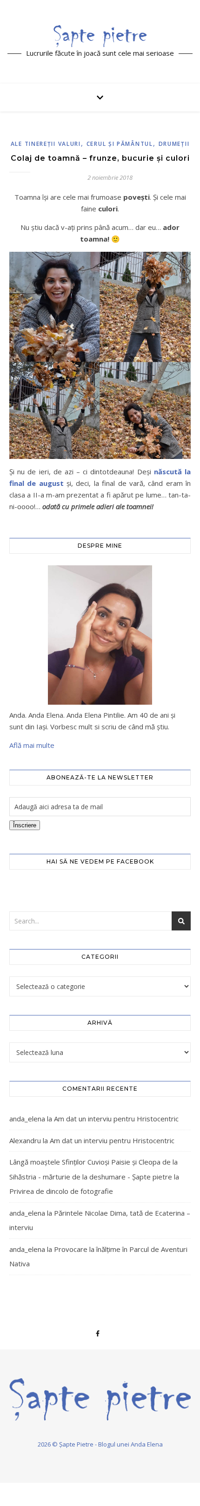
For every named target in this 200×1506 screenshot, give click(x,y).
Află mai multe (31, 745)
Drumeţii (174, 144)
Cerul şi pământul (120, 144)
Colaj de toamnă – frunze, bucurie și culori (100, 158)
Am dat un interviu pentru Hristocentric (116, 1118)
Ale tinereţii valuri (46, 144)
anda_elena (27, 1118)
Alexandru (25, 1140)
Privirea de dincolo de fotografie (61, 1191)
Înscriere (24, 825)
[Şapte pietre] (100, 36)
